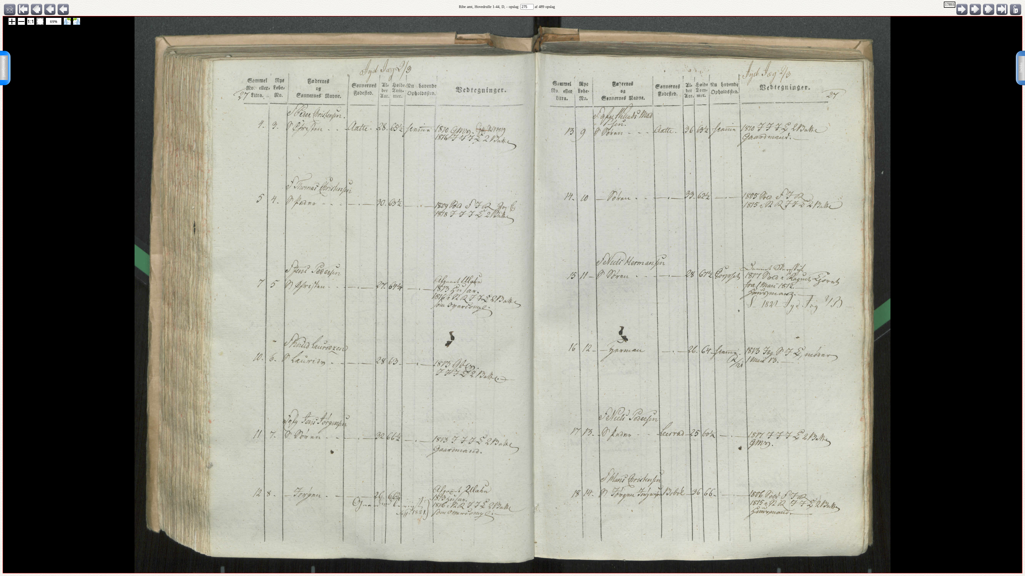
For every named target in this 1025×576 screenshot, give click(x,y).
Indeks (1021, 68)
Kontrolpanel (4, 67)
